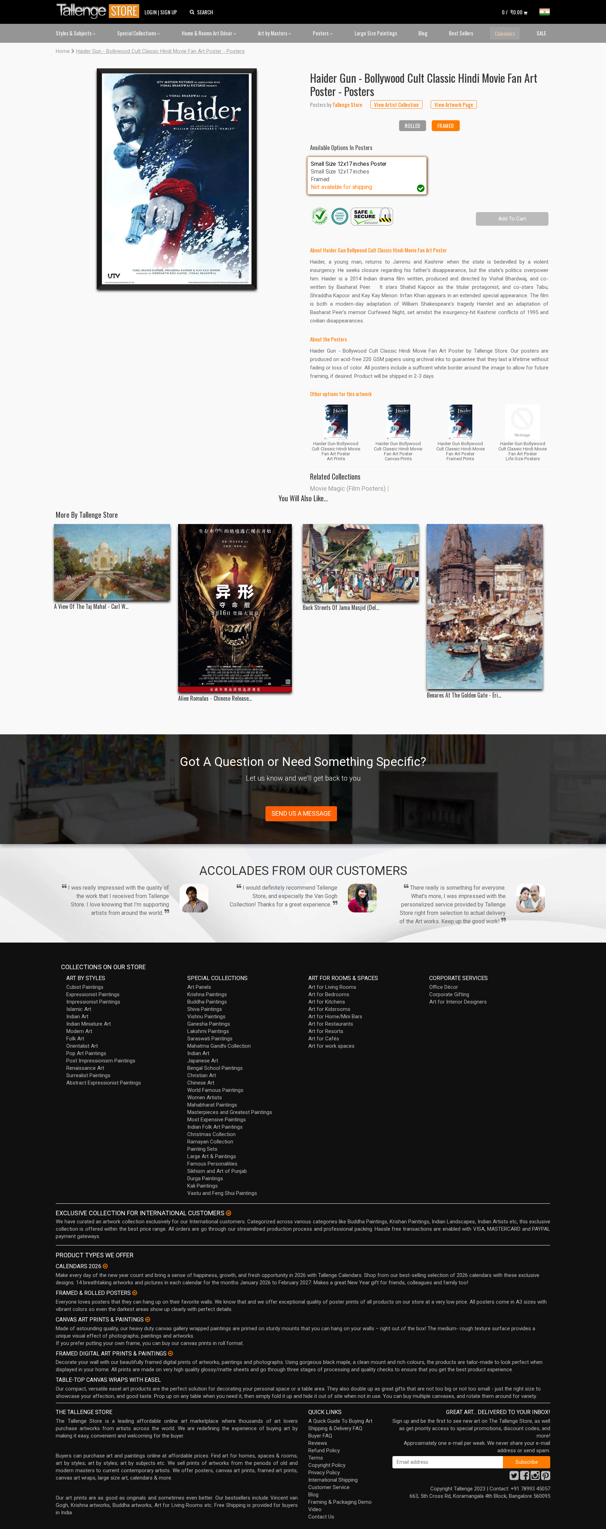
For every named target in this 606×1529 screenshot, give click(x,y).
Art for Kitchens (326, 1002)
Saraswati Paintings (210, 1038)
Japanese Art (202, 1061)
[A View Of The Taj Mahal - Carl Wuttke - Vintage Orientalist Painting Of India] (112, 562)
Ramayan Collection (210, 1142)
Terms (315, 1458)
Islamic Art (78, 1009)
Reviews (317, 1443)
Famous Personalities (212, 1164)
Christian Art (201, 1075)
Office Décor (443, 987)
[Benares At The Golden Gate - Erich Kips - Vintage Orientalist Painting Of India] (485, 606)
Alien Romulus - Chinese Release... (215, 698)
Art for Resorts (325, 1031)
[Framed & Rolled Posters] (134, 1293)
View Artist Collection (396, 104)
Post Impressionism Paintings (100, 1061)
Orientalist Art (82, 1046)
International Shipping (333, 1480)
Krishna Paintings (207, 994)
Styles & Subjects (74, 33)
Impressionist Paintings (93, 1002)
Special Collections (137, 33)
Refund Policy (324, 1450)
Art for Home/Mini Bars (335, 1016)
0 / (512, 12)
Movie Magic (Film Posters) (348, 488)
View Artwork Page (454, 104)
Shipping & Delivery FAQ (335, 1428)
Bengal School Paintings (215, 1068)
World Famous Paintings (215, 1090)
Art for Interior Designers (458, 1002)
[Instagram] (535, 1477)
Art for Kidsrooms (329, 1009)
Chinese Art (200, 1083)
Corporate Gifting (449, 994)
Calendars (505, 33)
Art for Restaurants (330, 1024)
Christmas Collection (211, 1134)
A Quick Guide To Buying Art (340, 1421)
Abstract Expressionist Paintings (103, 1083)
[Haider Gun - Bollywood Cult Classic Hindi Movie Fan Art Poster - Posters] (177, 178)
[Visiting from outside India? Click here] (228, 1213)
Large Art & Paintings (211, 1156)
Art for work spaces (331, 1046)
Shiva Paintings (204, 1009)
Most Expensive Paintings (216, 1119)
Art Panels (199, 987)
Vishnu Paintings (206, 1016)
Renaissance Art (85, 1068)
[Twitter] (514, 1477)
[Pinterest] (545, 1477)
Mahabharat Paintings (212, 1105)
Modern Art (79, 1031)
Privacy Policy (324, 1472)
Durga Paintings (205, 1178)
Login (150, 12)
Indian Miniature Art (88, 1024)
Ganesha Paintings (208, 1024)
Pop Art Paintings (86, 1053)
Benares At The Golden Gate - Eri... (464, 695)
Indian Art (77, 1016)
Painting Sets (202, 1149)
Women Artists (204, 1097)
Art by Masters (273, 33)
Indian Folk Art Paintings (215, 1127)
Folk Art (75, 1038)
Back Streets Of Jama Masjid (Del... (341, 607)
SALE (541, 33)
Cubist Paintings (84, 987)
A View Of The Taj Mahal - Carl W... (91, 606)
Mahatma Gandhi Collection (219, 1046)
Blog (422, 33)
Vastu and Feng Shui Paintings (222, 1193)
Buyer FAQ (320, 1436)
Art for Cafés (323, 1038)
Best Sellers (461, 33)
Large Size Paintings (376, 33)
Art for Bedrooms (328, 994)
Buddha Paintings (207, 1002)
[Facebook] (524, 1477)
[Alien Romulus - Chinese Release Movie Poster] (236, 608)
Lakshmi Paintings (208, 1031)
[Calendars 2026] (105, 1266)
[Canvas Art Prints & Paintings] (147, 1319)
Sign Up (168, 12)
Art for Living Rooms (332, 987)
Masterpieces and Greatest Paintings (229, 1112)
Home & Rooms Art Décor (207, 33)
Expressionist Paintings (93, 994)
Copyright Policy (326, 1465)
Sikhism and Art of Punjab (217, 1171)
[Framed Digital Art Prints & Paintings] (170, 1353)
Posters (321, 33)
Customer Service (329, 1487)
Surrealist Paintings (88, 1075)
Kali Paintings (202, 1186)
